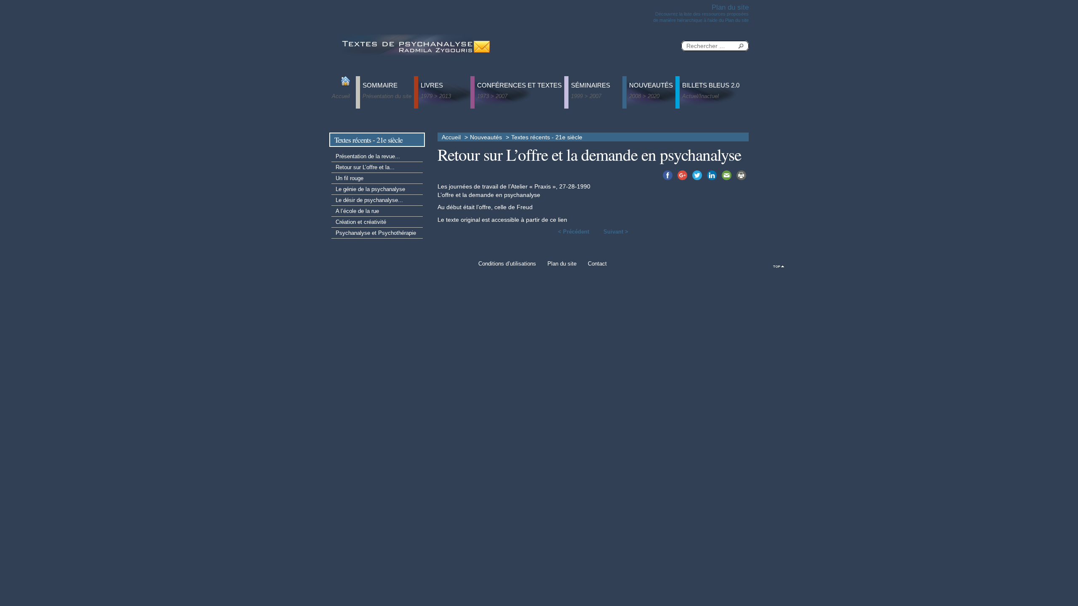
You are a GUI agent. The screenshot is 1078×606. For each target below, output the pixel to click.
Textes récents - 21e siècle (546, 137)
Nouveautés (486, 137)
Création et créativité (361, 222)
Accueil (451, 137)
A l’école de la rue (357, 211)
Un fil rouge (349, 178)
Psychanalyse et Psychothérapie (376, 233)
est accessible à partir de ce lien (524, 219)
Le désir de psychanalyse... (369, 200)
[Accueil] (406, 44)
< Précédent (573, 232)
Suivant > (615, 232)
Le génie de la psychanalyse (370, 189)
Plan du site (561, 263)
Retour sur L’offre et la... (365, 167)
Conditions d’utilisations (507, 263)
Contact (597, 263)
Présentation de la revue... (368, 156)
